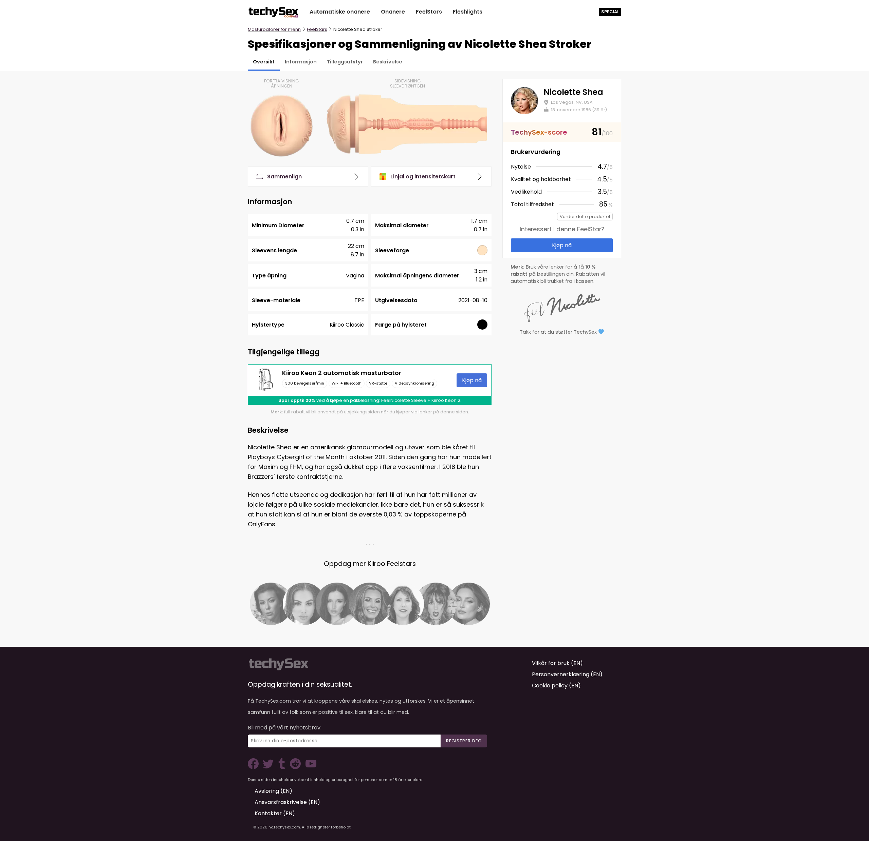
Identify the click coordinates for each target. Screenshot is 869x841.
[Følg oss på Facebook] (254, 767)
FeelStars (429, 12)
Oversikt (264, 61)
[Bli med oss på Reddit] (295, 767)
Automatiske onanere (340, 12)
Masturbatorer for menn (274, 29)
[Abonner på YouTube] (309, 767)
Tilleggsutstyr (345, 61)
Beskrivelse (387, 61)
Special (610, 12)
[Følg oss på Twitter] (269, 767)
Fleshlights (467, 12)
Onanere (393, 12)
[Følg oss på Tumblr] (282, 767)
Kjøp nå (472, 380)
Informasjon (301, 61)
